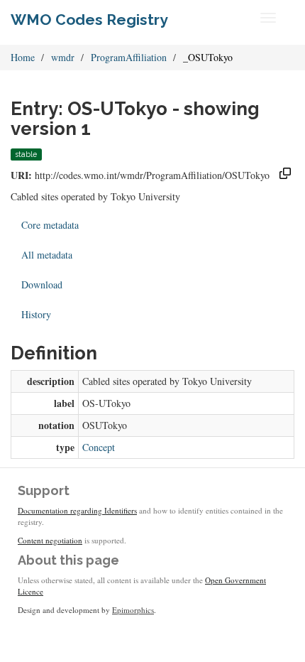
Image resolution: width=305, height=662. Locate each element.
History (36, 314)
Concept (98, 447)
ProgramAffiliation (129, 57)
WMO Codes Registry (89, 19)
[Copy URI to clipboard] (285, 175)
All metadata (46, 254)
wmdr (62, 57)
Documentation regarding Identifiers (77, 510)
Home (23, 57)
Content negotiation (50, 540)
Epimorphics (133, 609)
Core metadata (50, 225)
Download (41, 284)
